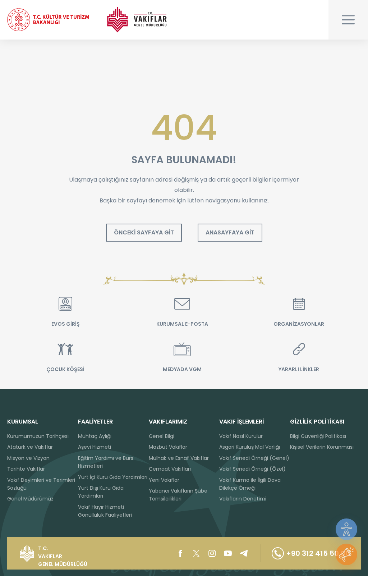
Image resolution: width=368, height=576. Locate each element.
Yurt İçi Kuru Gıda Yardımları (112, 477)
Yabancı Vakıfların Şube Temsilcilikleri (178, 494)
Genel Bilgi (161, 436)
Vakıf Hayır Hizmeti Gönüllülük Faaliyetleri (105, 510)
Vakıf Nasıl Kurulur (241, 436)
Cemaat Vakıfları (170, 468)
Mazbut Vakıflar (168, 447)
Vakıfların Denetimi (242, 498)
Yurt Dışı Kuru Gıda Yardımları (101, 491)
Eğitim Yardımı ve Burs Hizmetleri (105, 462)
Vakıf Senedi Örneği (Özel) (252, 468)
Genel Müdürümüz (30, 498)
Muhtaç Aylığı (94, 436)
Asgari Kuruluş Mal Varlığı (249, 447)
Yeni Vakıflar (164, 480)
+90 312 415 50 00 (318, 553)
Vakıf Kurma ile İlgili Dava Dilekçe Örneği (250, 484)
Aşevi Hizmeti (94, 447)
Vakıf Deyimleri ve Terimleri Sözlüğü (41, 484)
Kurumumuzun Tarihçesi (38, 436)
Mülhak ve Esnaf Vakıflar (179, 458)
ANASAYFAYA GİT (230, 232)
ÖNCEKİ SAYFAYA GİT (144, 232)
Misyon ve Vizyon (28, 458)
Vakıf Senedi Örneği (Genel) (254, 458)
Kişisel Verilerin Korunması (322, 447)
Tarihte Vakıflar (26, 468)
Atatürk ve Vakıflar (30, 447)
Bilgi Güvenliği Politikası (318, 436)
